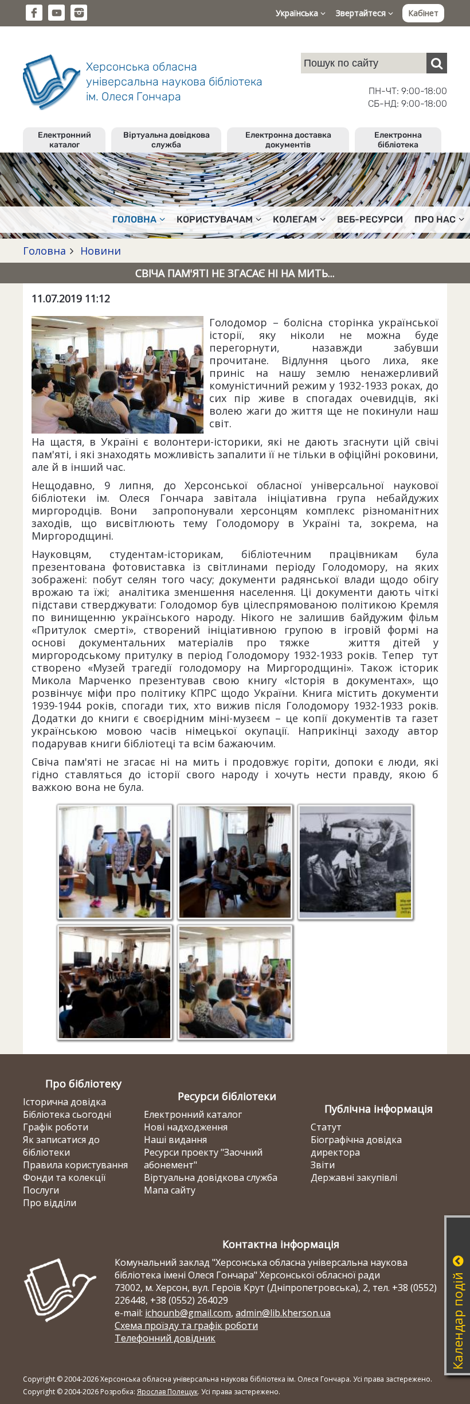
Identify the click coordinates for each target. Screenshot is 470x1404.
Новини (99, 251)
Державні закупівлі (354, 1177)
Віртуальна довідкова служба (166, 140)
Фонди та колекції (64, 1177)
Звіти (323, 1165)
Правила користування (75, 1165)
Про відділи (49, 1202)
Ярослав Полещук (167, 1392)
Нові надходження (186, 1127)
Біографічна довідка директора (356, 1146)
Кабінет (423, 12)
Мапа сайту (169, 1190)
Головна (44, 251)
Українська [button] (298, 12)
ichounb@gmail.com (188, 1312)
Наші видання (175, 1139)
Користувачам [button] (215, 219)
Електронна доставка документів (288, 140)
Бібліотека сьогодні (67, 1114)
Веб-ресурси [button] (370, 219)
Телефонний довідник (165, 1338)
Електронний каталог (64, 140)
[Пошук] (436, 63)
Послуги (41, 1190)
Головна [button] (134, 219)
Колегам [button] (295, 219)
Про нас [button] (435, 219)
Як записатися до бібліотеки (61, 1146)
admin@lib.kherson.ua (283, 1312)
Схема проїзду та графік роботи (186, 1325)
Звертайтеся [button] (362, 12)
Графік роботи (55, 1127)
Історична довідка (64, 1101)
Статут (326, 1127)
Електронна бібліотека (398, 140)
